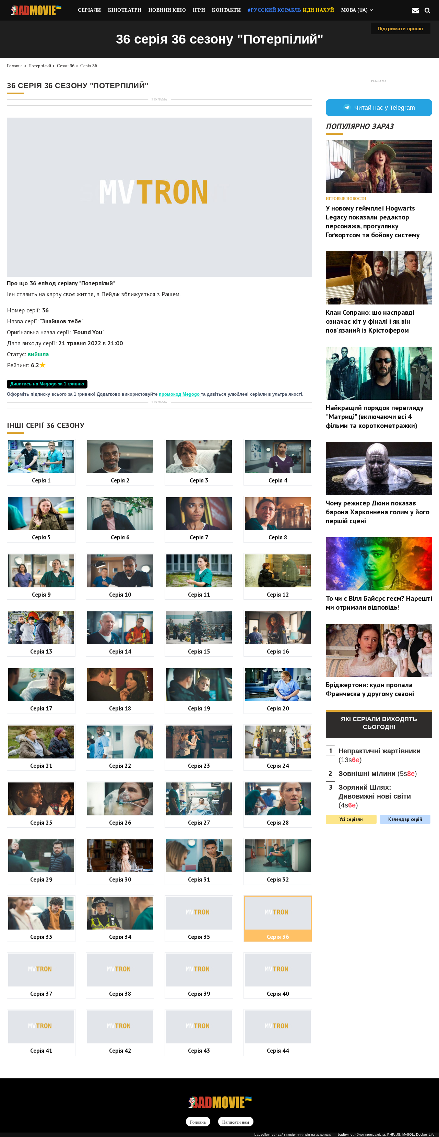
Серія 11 (199, 594)
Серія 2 (120, 480)
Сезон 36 (65, 65)
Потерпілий (39, 65)
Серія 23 (199, 765)
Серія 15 (199, 651)
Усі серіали (351, 819)
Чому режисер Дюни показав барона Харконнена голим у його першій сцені (377, 512)
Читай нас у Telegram (384, 107)
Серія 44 (278, 1050)
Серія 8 (278, 537)
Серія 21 (41, 765)
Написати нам (235, 1122)
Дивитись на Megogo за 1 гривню (47, 384)
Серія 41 (41, 1050)
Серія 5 (41, 537)
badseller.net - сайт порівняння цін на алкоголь (292, 1134)
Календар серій (405, 819)
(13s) (379, 755)
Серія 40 (278, 993)
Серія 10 (120, 594)
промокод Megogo (180, 394)
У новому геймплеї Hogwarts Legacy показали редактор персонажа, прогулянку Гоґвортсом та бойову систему (373, 221)
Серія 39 (199, 993)
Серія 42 (120, 1050)
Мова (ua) (354, 10)
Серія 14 (120, 651)
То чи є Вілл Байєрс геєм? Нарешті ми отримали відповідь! (379, 603)
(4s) (375, 796)
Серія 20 (278, 708)
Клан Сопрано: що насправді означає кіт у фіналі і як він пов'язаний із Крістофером (370, 321)
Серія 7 (199, 537)
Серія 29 (41, 879)
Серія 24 (278, 765)
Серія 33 (41, 937)
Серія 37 (41, 993)
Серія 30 (120, 879)
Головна (15, 65)
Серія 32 (278, 879)
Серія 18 (120, 708)
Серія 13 (41, 651)
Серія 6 (120, 537)
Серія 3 (199, 480)
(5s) (378, 773)
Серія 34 (120, 937)
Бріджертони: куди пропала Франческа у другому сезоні (370, 689)
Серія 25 (41, 822)
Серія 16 (278, 651)
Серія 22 (120, 765)
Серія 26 (120, 822)
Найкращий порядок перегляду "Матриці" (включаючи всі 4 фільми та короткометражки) (375, 416)
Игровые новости (346, 198)
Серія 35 (199, 937)
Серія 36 (88, 65)
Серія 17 (41, 708)
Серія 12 (278, 594)
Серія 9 (41, 594)
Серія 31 (199, 879)
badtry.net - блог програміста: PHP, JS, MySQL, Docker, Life (386, 1134)
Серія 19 (199, 708)
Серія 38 (120, 993)
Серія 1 (41, 480)
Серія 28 (278, 822)
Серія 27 (199, 822)
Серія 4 (278, 480)
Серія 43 (199, 1050)
